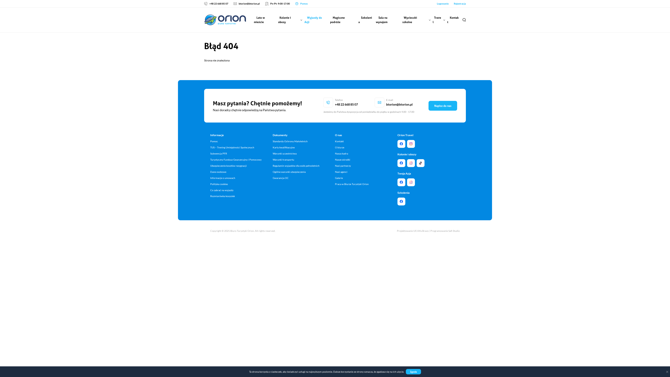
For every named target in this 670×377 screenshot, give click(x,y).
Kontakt (453, 20)
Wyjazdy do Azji (313, 20)
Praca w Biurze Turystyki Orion (352, 184)
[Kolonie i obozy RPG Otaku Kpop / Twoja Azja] (421, 163)
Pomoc (214, 141)
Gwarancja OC (281, 177)
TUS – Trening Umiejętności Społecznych (232, 147)
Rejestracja (460, 3)
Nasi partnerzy (343, 165)
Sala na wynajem (382, 20)
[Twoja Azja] (401, 182)
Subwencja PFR (218, 153)
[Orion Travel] (401, 144)
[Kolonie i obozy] (411, 163)
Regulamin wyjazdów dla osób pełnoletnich (296, 165)
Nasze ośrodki (342, 159)
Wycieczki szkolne (409, 20)
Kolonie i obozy (284, 20)
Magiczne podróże (337, 20)
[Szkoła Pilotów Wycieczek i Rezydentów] (401, 201)
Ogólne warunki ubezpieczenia (289, 171)
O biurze (339, 147)
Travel (437, 20)
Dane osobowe (218, 171)
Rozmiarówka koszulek (222, 196)
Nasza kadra (341, 153)
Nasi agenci (341, 171)
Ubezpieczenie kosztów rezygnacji (228, 165)
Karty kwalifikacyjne (284, 147)
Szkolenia (365, 20)
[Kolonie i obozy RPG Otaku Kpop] (401, 163)
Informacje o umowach (222, 177)
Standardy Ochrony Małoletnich (290, 141)
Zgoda (413, 371)
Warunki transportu (283, 159)
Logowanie (443, 3)
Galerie (339, 177)
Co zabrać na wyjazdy (221, 190)
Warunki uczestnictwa (285, 153)
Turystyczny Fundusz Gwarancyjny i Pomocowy (236, 159)
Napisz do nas (442, 106)
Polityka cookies (219, 184)
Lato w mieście (259, 20)
